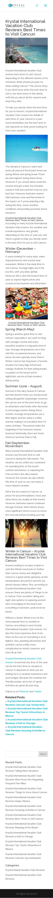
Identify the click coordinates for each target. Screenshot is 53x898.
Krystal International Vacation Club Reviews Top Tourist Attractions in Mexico (26, 712)
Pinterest (24, 691)
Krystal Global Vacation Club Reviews (25, 870)
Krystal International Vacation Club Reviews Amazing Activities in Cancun (25, 731)
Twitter (37, 691)
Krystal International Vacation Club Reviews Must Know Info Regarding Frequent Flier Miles (24, 779)
